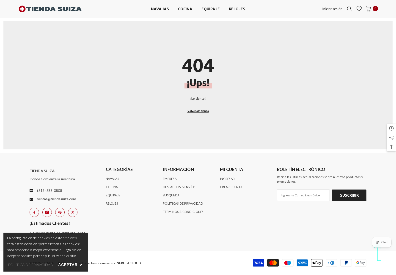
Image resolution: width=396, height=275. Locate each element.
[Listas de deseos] (359, 8)
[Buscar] (349, 9)
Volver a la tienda (198, 111)
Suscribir (349, 195)
